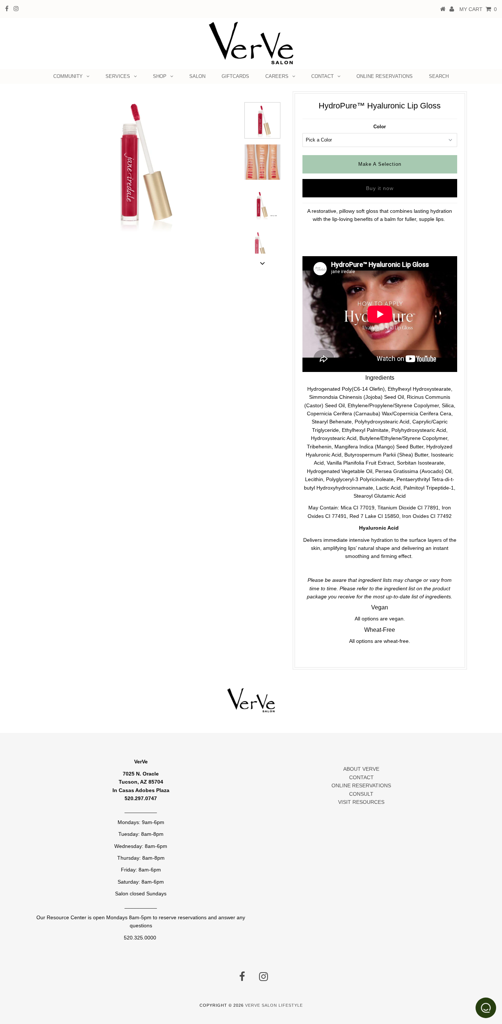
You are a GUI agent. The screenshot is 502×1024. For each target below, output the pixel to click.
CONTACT (322, 76)
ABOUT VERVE (361, 769)
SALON (197, 76)
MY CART (478, 9)
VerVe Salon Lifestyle (274, 1005)
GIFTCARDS (235, 76)
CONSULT (361, 794)
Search (439, 76)
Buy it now (380, 188)
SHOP (159, 76)
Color (379, 126)
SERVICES (117, 76)
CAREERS (276, 76)
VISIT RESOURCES (361, 802)
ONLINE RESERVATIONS (384, 76)
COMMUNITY (68, 76)
